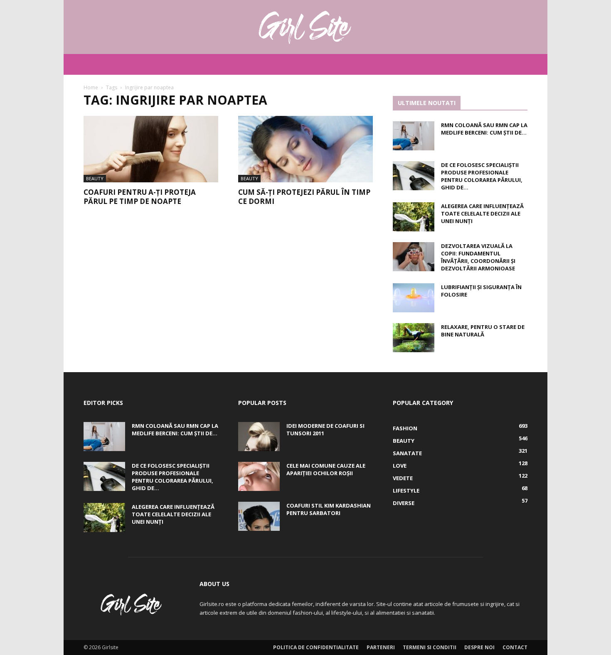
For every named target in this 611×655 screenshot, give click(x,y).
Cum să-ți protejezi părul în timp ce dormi (304, 196)
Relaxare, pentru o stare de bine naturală (483, 330)
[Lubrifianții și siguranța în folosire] (413, 297)
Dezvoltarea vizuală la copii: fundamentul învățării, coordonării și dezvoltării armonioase (478, 257)
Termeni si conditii (429, 647)
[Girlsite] (305, 27)
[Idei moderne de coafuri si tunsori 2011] (259, 436)
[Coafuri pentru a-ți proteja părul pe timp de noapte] (151, 149)
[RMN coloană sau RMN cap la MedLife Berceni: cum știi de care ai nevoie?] (413, 135)
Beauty (94, 178)
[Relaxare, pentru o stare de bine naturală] (413, 337)
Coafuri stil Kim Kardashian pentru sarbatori (328, 509)
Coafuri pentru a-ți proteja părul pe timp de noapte (140, 196)
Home (91, 87)
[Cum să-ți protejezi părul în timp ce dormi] (305, 149)
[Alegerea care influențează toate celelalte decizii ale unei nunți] (413, 216)
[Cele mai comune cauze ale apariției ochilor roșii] (259, 476)
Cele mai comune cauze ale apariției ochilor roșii (325, 469)
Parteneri (381, 647)
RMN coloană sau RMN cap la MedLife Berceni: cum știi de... (484, 128)
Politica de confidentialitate (316, 647)
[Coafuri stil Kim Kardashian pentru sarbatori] (259, 516)
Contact (515, 647)
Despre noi (479, 647)
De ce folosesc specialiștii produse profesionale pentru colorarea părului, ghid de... (481, 176)
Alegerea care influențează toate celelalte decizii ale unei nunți (482, 213)
